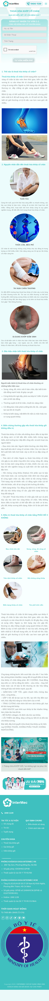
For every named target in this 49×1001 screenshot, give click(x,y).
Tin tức (6, 828)
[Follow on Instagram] (7, 918)
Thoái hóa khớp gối (11, 843)
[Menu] (46, 3)
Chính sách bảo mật (36, 828)
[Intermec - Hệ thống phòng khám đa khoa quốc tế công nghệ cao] (11, 3)
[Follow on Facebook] (3, 918)
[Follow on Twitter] (15, 918)
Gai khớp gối (9, 847)
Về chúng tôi (9, 824)
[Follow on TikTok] (11, 918)
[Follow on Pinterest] (19, 918)
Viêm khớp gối (9, 851)
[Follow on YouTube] (23, 918)
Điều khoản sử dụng (36, 824)
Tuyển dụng (8, 832)
